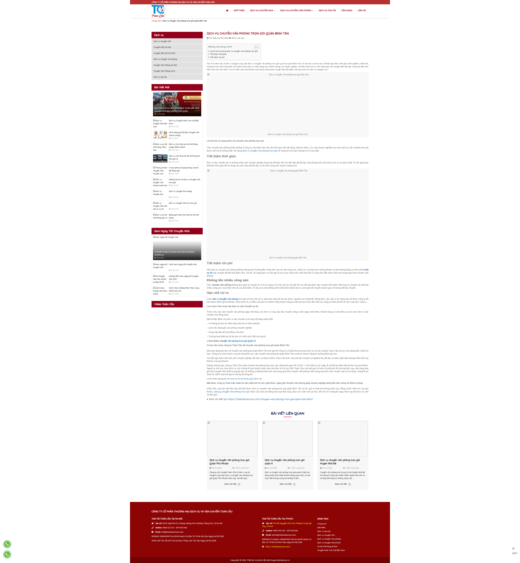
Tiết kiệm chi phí (217, 57)
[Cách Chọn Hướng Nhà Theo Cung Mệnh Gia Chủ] (160, 290)
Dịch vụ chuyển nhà (262, 10)
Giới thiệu (239, 10)
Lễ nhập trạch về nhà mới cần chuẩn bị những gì (174, 253)
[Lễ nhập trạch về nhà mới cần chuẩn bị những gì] (177, 248)
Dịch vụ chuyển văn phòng (296, 10)
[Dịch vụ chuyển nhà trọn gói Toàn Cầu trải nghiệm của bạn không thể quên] (177, 104)
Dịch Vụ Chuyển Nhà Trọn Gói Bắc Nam (184, 122)
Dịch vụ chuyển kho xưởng (180, 191)
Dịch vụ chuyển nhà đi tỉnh (329, 542)
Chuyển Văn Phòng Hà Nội (165, 65)
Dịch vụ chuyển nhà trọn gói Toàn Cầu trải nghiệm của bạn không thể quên (176, 109)
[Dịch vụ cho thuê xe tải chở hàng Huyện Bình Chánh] (160, 147)
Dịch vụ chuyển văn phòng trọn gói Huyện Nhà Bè (340, 461)
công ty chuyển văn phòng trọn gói (232, 391)
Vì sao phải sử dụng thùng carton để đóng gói (184, 169)
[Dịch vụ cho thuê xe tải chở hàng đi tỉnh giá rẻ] (160, 158)
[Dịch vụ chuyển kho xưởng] (160, 194)
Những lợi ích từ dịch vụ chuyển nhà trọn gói (184, 181)
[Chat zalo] (515, 553)
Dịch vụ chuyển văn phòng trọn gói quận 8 (285, 461)
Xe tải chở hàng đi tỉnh (327, 546)
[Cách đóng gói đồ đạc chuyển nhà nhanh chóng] (160, 135)
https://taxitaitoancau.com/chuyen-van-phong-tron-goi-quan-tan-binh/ (270, 399)
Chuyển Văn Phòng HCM (164, 71)
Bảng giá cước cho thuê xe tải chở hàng (184, 216)
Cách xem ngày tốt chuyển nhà (183, 264)
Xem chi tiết (230, 484)
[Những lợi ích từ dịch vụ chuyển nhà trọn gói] (160, 182)
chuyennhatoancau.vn (280, 560)
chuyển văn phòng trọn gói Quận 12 (238, 341)
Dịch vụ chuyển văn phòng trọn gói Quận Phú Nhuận (229, 461)
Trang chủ (156, 21)
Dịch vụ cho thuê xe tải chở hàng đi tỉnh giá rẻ (184, 157)
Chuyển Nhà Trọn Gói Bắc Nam (331, 550)
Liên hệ (362, 10)
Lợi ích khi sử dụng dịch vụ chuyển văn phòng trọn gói (234, 51)
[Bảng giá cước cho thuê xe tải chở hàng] (160, 217)
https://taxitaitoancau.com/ (277, 546)
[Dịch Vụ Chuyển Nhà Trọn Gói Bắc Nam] (160, 123)
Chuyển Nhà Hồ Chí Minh (164, 53)
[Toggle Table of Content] (255, 47)
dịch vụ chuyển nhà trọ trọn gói (183, 203)
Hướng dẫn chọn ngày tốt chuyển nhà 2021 (184, 277)
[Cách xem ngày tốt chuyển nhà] (160, 267)
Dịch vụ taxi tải (327, 10)
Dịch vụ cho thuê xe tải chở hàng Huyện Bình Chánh (183, 145)
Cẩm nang (346, 10)
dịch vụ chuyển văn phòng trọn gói (259, 150)
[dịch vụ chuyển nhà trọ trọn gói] (160, 206)
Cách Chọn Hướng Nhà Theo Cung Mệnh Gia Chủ (184, 289)
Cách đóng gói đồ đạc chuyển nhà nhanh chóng (184, 134)
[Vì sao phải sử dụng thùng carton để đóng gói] (160, 170)
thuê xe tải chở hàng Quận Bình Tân (246, 379)
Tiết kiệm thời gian (218, 54)
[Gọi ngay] (7, 544)
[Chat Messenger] (515, 548)
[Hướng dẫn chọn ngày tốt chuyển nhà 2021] (160, 279)
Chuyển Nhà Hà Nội (162, 47)
